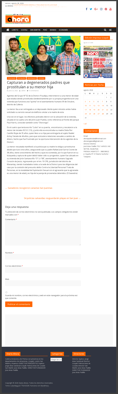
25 (90, 114)
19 (94, 110)
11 (90, 105)
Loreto (15, 30)
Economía (63, 30)
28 (103, 114)
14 (103, 105)
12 (94, 105)
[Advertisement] (59, 330)
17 (86, 110)
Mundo (53, 30)
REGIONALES (32, 78)
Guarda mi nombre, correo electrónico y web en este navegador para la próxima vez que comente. (41, 296)
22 (107, 110)
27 (98, 114)
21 (103, 110)
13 (98, 105)
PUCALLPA (21, 78)
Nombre (9, 252)
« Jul (85, 124)
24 (86, 114)
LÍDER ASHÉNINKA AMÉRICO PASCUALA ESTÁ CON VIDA (35, 6)
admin (23, 91)
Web (7, 279)
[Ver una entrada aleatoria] (110, 29)
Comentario (11, 219)
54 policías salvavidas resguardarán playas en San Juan (52, 198)
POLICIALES (11, 78)
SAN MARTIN (35, 30)
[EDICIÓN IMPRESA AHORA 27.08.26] (98, 78)
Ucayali (24, 30)
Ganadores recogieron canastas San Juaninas (28, 188)
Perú (45, 30)
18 (90, 110)
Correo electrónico (14, 266)
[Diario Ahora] (7, 29)
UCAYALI (41, 78)
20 (98, 110)
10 (86, 105)
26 (94, 114)
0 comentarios (34, 91)
